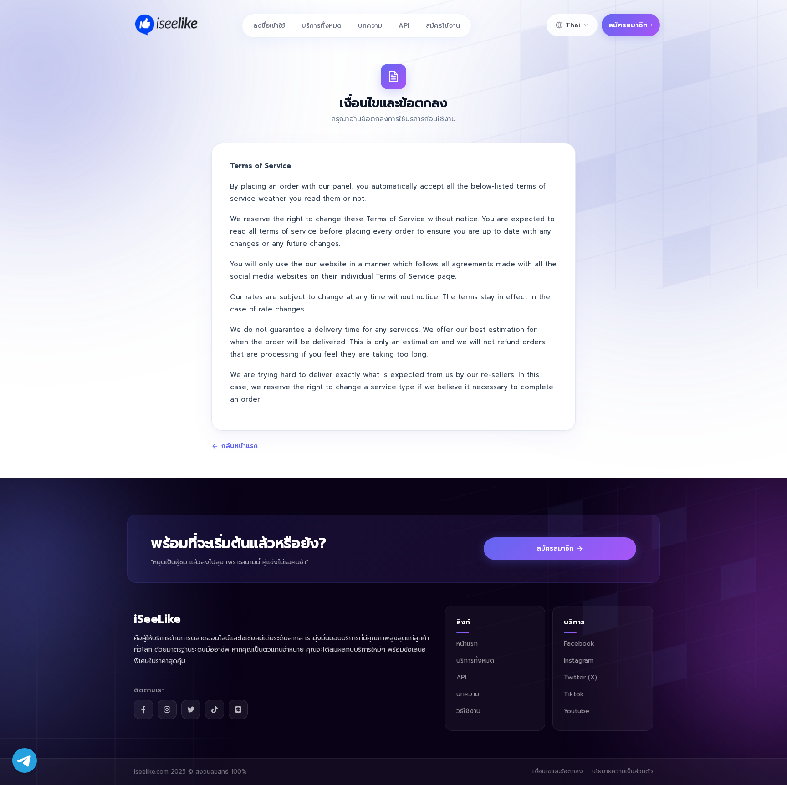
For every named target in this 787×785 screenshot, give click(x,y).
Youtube (576, 711)
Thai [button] (573, 25)
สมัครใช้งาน (443, 26)
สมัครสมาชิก (628, 25)
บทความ (370, 26)
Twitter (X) (580, 677)
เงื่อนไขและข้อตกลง (557, 771)
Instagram (578, 660)
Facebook (579, 643)
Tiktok (574, 694)
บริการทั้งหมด (322, 26)
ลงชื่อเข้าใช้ (269, 26)
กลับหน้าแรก (239, 446)
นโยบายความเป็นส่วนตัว (622, 771)
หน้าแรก (467, 643)
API (404, 26)
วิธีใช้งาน (468, 711)
